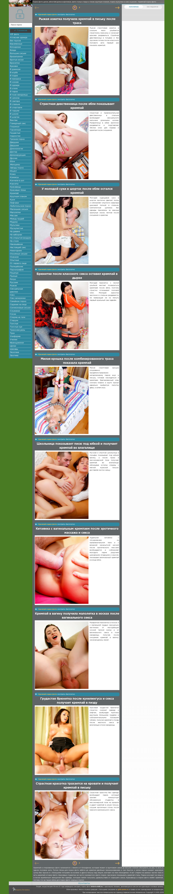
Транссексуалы (17, 330)
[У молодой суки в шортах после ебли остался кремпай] (62, 230)
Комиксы (14, 177)
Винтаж (14, 120)
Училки (13, 340)
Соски (13, 314)
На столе (14, 241)
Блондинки (15, 47)
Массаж (14, 216)
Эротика (14, 355)
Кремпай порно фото (47, 14)
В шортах (14, 117)
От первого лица (18, 263)
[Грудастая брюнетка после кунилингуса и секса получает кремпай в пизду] (62, 740)
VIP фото (14, 34)
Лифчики (14, 203)
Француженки (17, 343)
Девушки (14, 142)
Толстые (14, 324)
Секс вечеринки (18, 298)
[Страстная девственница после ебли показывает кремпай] (62, 145)
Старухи (14, 320)
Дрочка (13, 158)
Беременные (16, 44)
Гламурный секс (18, 123)
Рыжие (13, 286)
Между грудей (17, 219)
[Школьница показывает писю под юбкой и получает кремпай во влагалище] (62, 485)
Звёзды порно (17, 168)
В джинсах (15, 69)
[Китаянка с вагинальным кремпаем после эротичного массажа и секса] (62, 570)
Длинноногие (16, 149)
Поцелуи (14, 273)
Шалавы (14, 349)
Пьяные (13, 276)
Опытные (14, 260)
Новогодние (16, 251)
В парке (14, 92)
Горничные (15, 130)
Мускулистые (16, 228)
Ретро (13, 279)
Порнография (17, 270)
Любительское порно (20, 206)
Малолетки (15, 212)
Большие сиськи (18, 53)
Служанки (15, 311)
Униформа (15, 336)
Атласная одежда (18, 37)
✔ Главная (20, 31)
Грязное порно (17, 139)
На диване (15, 231)
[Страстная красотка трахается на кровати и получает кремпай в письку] (62, 825)
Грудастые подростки (15, 134)
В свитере (15, 101)
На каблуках (16, 235)
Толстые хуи (16, 327)
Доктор (13, 152)
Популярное (134, 7)
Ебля (12, 161)
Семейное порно (18, 301)
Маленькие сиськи (19, 209)
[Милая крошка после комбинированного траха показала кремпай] (62, 400)
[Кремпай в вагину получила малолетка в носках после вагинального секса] (62, 655)
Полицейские (16, 267)
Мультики (14, 225)
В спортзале (16, 108)
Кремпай (14, 193)
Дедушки (14, 146)
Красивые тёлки (18, 190)
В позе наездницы (19, 95)
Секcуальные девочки (16, 290)
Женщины (15, 165)
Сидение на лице (18, 305)
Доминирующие (18, 155)
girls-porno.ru (123, 889)
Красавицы (15, 187)
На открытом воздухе (20, 238)
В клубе (14, 72)
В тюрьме (14, 111)
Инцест (13, 171)
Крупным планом (18, 196)
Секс (12, 295)
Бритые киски (17, 60)
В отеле (14, 88)
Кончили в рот (17, 181)
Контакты (84, 883)
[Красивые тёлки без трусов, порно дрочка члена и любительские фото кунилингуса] (20, 4)
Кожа (12, 174)
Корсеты (14, 184)
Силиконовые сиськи (20, 308)
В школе (14, 114)
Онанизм (14, 257)
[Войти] (20, 14)
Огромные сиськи (18, 254)
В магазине (15, 79)
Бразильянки (16, 57)
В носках (14, 82)
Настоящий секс (18, 247)
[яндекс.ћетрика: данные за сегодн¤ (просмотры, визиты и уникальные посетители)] (22, 890)
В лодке (14, 76)
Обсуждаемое (152, 7)
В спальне (15, 104)
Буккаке (14, 66)
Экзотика (14, 352)
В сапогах (15, 98)
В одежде (14, 85)
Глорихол (14, 127)
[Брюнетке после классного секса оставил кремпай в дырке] (62, 315)
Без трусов (15, 41)
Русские (14, 282)
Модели (14, 222)
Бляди (13, 50)
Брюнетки (15, 63)
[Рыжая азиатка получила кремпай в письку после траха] (62, 60)
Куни (12, 200)
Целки (13, 346)
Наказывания (16, 244)
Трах (12, 333)
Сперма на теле (17, 317)
